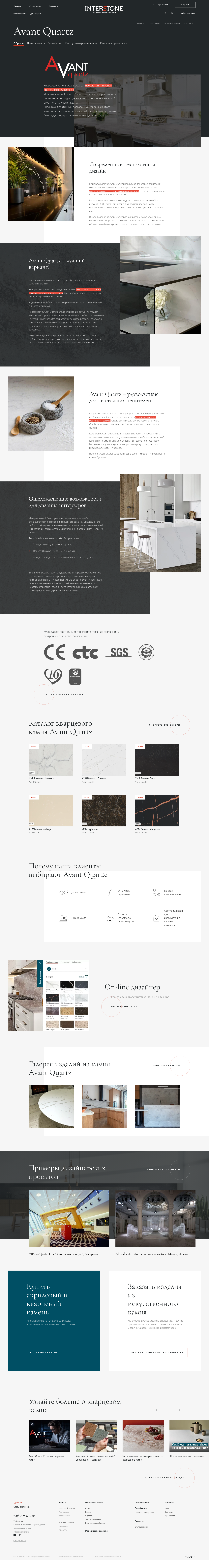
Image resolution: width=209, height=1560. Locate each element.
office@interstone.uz (21, 1532)
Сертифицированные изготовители (158, 1352)
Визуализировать (124, 1007)
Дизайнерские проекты (144, 1513)
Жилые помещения (93, 1519)
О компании (35, 6)
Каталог (17, 6)
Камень (62, 1502)
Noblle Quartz (64, 1516)
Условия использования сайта (70, 1556)
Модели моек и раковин (96, 1531)
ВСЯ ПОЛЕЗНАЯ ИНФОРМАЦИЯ (165, 1478)
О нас (167, 1508)
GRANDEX (63, 1530)
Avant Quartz (64, 1512)
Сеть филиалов (20, 1541)
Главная (140, 23)
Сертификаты (55, 43)
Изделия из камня (94, 1502)
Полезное (53, 6)
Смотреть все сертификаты (64, 694)
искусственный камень (40, 1556)
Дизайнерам (35, 14)
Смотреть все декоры (164, 725)
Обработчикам (19, 14)
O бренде (19, 43)
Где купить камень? (44, 1352)
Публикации (170, 1516)
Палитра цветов (36, 43)
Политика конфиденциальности (108, 1556)
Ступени (88, 1516)
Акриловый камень (67, 1523)
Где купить (19, 1502)
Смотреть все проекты (163, 1170)
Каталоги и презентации (113, 43)
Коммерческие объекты (95, 1523)
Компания (169, 1502)
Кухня (87, 1508)
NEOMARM (63, 1527)
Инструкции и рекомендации (81, 43)
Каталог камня (154, 23)
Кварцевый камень (172, 23)
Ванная (88, 1512)
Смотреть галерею (167, 1066)
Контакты (168, 1512)
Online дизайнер (141, 1527)
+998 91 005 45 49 (24, 1515)
